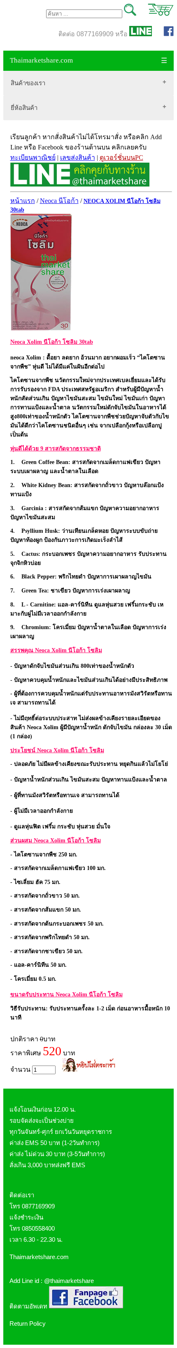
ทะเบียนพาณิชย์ (33, 157)
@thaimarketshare (69, 1280)
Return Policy (27, 1323)
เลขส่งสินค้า (77, 157)
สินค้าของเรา (28, 82)
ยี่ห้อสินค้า (24, 107)
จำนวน (21, 1069)
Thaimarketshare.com (41, 60)
